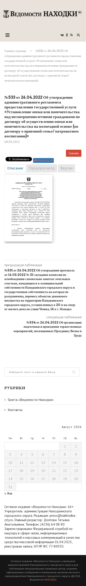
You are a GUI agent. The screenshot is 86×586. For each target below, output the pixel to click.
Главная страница (15, 51)
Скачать (74, 153)
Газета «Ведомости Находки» (31, 399)
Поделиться (44, 160)
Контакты (15, 410)
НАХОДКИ (50, 579)
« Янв (8, 493)
